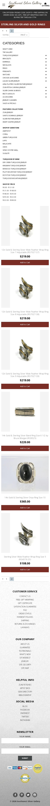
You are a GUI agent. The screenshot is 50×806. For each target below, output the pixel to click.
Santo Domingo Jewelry (13, 115)
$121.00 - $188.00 (9, 190)
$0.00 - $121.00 (8, 187)
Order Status (25, 613)
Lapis (5, 140)
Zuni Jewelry (8, 112)
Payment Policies (25, 617)
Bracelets (25, 58)
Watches (25, 74)
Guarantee (25, 647)
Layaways (25, 627)
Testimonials (25, 651)
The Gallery (7, 52)
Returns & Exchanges (25, 624)
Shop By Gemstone (11, 128)
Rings (25, 68)
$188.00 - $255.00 (9, 194)
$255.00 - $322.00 (9, 197)
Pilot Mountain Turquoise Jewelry (17, 172)
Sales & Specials (9, 103)
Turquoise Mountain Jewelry (15, 178)
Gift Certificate (25, 603)
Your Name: (25, 736)
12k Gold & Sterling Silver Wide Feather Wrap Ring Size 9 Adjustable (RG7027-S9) (25, 375)
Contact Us (25, 596)
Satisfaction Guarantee (25, 606)
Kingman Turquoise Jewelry (14, 165)
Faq (25, 610)
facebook (25, 709)
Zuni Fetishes (25, 684)
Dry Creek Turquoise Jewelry (15, 162)
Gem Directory (25, 691)
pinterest (25, 713)
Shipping (25, 620)
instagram (25, 720)
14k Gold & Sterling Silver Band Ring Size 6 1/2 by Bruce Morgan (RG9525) (25, 436)
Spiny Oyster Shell (10, 150)
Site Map (25, 668)
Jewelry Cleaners (10, 100)
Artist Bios (25, 688)
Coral (5, 134)
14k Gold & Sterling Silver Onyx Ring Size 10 (25, 497)
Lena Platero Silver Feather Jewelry (17, 84)
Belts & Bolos (25, 93)
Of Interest (25, 657)
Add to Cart (25, 262)
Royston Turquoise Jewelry (14, 175)
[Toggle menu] (4, 4)
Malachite (7, 144)
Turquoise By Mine (11, 159)
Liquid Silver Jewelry (25, 81)
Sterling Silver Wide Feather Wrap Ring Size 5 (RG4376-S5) (25, 558)
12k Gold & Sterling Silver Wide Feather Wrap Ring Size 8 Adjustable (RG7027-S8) (25, 313)
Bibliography (25, 695)
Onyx (5, 147)
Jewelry (25, 661)
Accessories (25, 97)
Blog (25, 706)
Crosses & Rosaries (25, 77)
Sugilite (6, 153)
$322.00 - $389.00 (9, 200)
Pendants (25, 71)
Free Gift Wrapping (25, 599)
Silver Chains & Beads (25, 90)
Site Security (25, 664)
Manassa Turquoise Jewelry (14, 169)
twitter (25, 716)
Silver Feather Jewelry (12, 119)
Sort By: (6, 35)
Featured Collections (13, 109)
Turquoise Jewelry (25, 55)
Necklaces (25, 65)
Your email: (25, 747)
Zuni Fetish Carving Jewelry (25, 87)
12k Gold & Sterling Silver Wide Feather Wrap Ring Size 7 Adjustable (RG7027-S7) (25, 251)
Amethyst (7, 131)
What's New (7, 49)
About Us (25, 644)
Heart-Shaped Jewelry (12, 122)
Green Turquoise (10, 137)
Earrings (25, 61)
